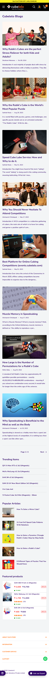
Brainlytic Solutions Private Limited (13, 673)
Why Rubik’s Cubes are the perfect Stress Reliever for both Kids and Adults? (21, 53)
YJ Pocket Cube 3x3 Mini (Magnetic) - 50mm (19, 495)
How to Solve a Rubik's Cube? (28, 548)
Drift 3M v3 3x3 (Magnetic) (12, 477)
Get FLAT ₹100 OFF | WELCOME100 (25, 1)
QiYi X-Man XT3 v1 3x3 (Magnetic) (15, 465)
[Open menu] (3, 7)
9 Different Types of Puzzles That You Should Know (31, 562)
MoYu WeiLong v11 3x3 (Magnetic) (15, 471)
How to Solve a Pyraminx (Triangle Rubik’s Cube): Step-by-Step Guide (30, 536)
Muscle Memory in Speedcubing (20, 314)
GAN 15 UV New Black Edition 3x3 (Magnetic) (20, 483)
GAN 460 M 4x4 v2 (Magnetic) (25, 583)
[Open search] (34, 7)
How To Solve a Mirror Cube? (28, 509)
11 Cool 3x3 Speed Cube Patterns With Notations (30, 523)
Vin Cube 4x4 (7, 489)
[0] (44, 6)
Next (42, 452)
